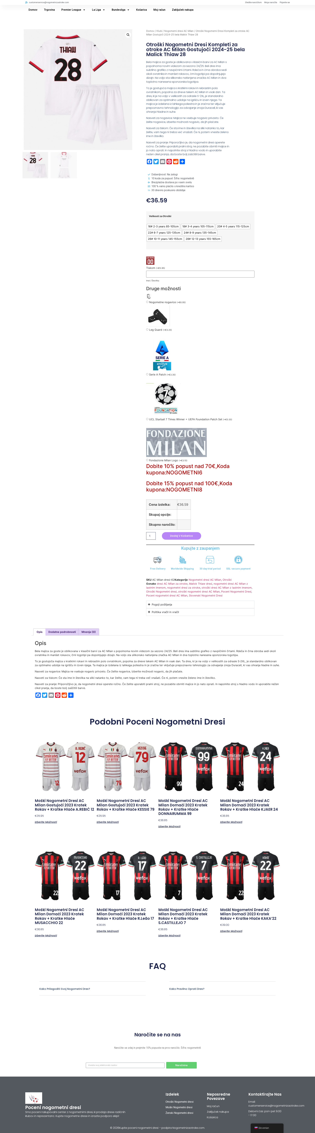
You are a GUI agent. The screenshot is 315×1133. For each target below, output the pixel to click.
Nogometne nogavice (167, 302)
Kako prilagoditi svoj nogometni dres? (64, 989)
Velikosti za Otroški (160, 216)
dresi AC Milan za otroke (172, 583)
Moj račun (159, 9)
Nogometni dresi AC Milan (179, 31)
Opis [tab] (39, 632)
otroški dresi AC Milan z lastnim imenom (227, 587)
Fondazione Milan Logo (168, 460)
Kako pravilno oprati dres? (186, 989)
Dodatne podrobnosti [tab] (62, 632)
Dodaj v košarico (181, 536)
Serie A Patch (162, 374)
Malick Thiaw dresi (200, 583)
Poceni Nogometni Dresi (236, 591)
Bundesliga (118, 9)
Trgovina (49, 9)
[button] (128, 35)
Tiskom (155, 268)
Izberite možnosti (46, 821)
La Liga (96, 9)
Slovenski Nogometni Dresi (205, 595)
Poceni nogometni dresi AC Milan (166, 595)
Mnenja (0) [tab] (89, 632)
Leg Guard (160, 329)
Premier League (71, 9)
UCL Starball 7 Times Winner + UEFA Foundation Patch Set (190, 419)
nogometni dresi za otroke (183, 587)
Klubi (159, 31)
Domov (33, 9)
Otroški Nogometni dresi (161, 591)
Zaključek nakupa (182, 9)
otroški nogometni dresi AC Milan (199, 591)
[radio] (163, 226)
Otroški (227, 579)
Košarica (141, 9)
